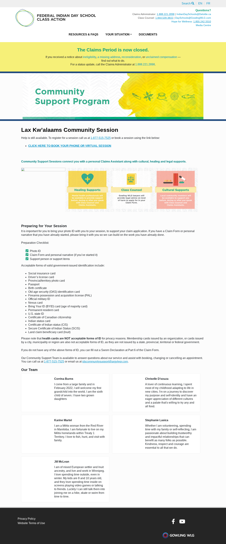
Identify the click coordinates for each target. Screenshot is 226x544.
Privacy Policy (26, 518)
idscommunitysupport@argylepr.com (105, 361)
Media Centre (203, 25)
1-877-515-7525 (101, 137)
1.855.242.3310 (202, 21)
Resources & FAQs (83, 34)
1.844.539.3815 (164, 17)
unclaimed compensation (161, 57)
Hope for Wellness (181, 21)
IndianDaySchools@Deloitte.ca (194, 14)
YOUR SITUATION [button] (117, 34)
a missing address (108, 57)
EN (200, 3)
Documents (148, 34)
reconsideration (131, 57)
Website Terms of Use (31, 523)
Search (186, 3)
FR (208, 3)
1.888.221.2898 (165, 14)
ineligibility (89, 57)
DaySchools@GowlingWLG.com (193, 17)
